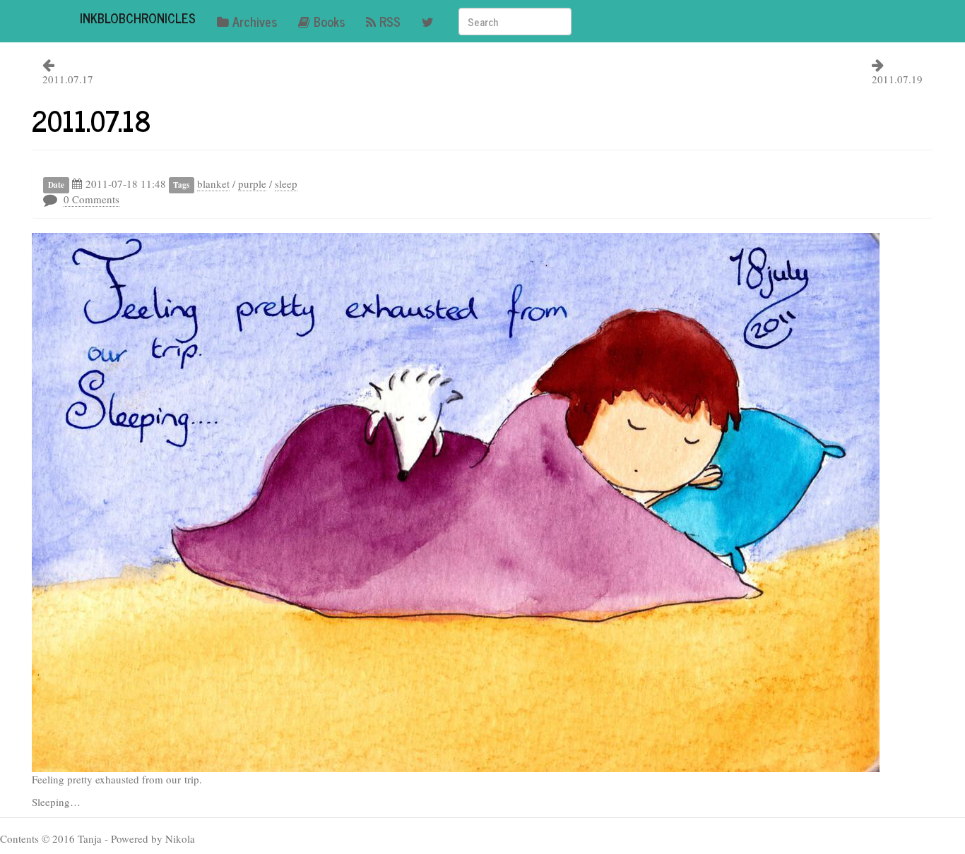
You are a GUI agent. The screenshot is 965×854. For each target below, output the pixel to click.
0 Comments (91, 199)
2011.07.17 (67, 79)
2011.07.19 (897, 79)
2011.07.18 (91, 120)
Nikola (180, 838)
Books (329, 21)
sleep (286, 183)
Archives (254, 21)
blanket (213, 183)
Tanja (90, 838)
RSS (390, 21)
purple (252, 183)
